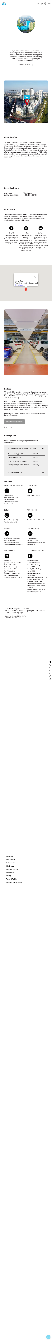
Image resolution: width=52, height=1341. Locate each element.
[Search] (38, 3)
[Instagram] (45, 3)
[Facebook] (41, 3)
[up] (48, 1337)
